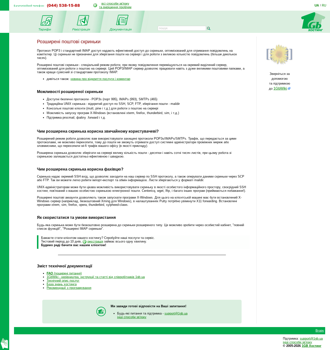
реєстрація (95, 241)
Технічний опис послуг (63, 280)
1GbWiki (280, 88)
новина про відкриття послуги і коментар (100, 79)
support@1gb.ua (176, 313)
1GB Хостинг (311, 346)
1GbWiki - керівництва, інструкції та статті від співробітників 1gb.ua (96, 277)
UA (317, 5)
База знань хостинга (62, 284)
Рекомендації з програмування (69, 288)
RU (324, 5)
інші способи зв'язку (131, 317)
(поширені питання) (64, 273)
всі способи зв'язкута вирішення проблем (115, 5)
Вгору (320, 330)
